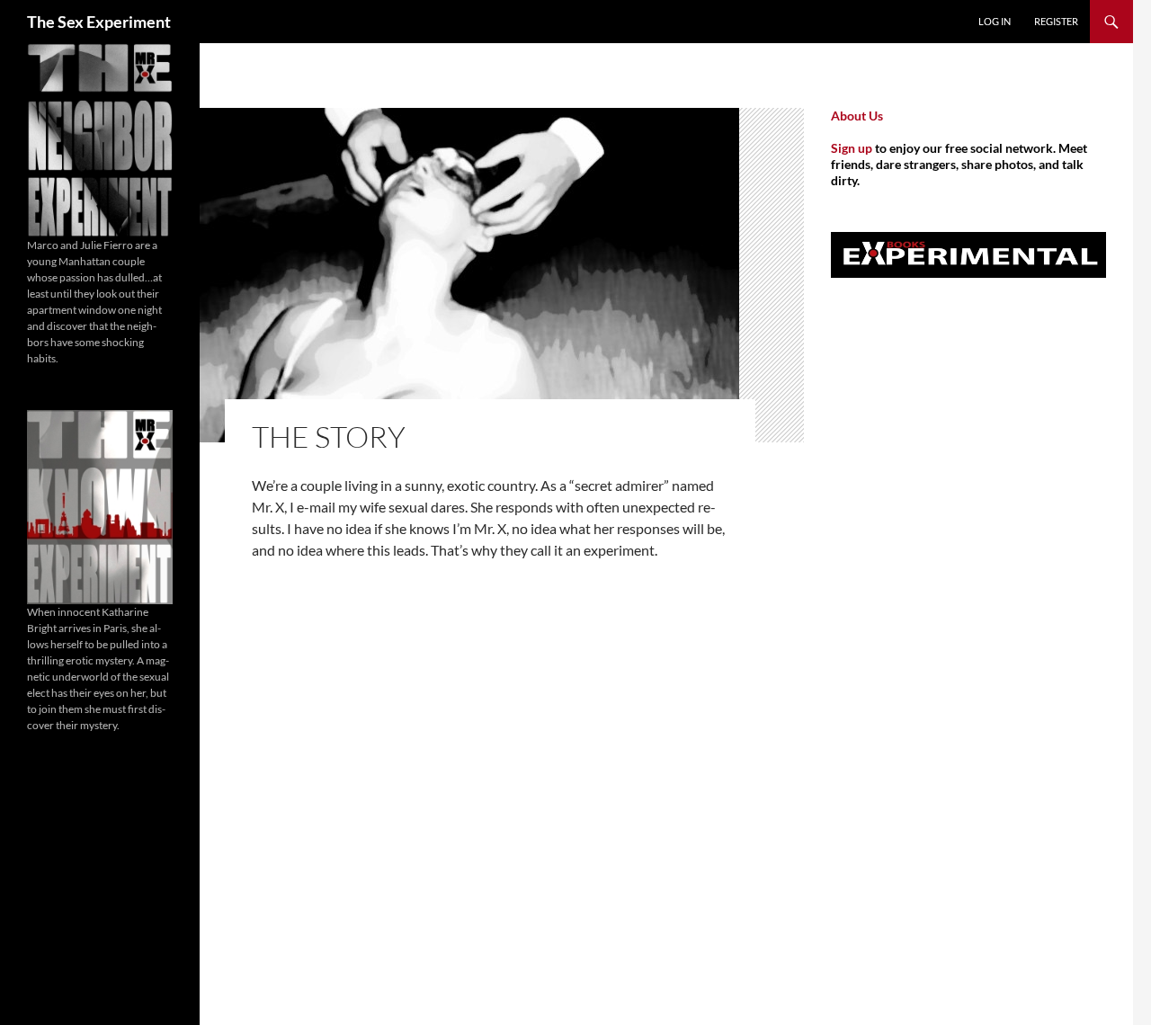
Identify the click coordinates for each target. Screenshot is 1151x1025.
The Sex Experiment (99, 21)
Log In (994, 21)
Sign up (851, 148)
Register (1056, 21)
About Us (857, 115)
